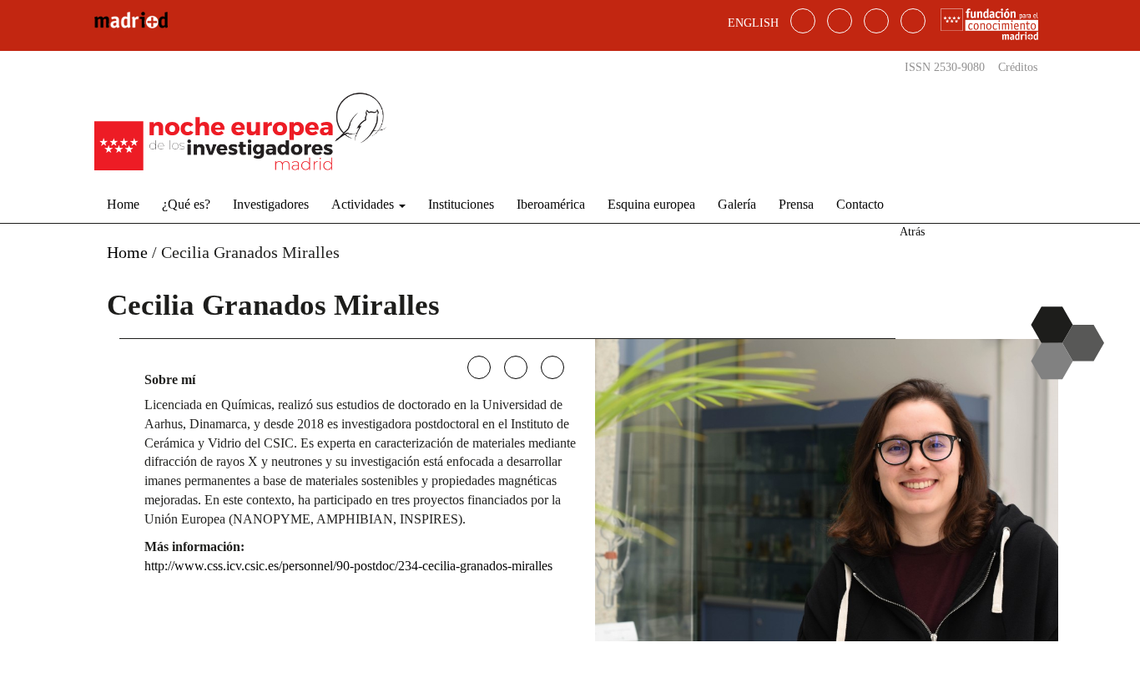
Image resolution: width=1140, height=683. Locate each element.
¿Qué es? (186, 204)
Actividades (364, 204)
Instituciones (461, 204)
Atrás (912, 231)
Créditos (1017, 67)
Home (123, 204)
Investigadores (271, 204)
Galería (737, 204)
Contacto (860, 204)
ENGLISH (753, 23)
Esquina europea (651, 204)
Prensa (796, 204)
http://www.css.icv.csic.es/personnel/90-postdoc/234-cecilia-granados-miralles (348, 566)
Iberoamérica (551, 204)
